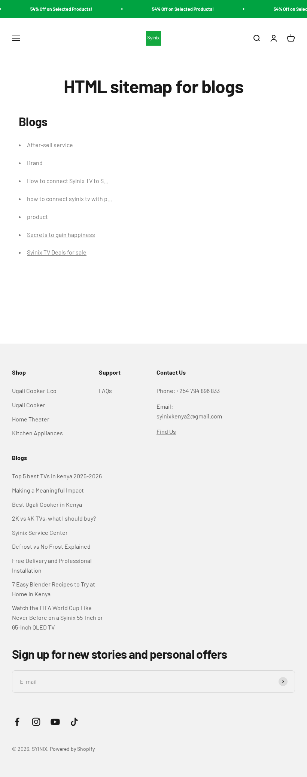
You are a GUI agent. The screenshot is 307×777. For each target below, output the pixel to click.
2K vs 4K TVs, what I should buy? (54, 518)
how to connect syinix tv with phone (74, 198)
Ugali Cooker (28, 404)
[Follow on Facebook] (17, 722)
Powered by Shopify (72, 749)
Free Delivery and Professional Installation (52, 565)
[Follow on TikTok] (74, 722)
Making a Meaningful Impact (48, 490)
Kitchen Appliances (37, 432)
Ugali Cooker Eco (34, 390)
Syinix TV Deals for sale (56, 252)
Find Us (166, 431)
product (37, 216)
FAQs (105, 390)
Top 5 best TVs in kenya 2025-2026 (57, 475)
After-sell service (50, 144)
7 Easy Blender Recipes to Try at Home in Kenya (53, 589)
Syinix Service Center (40, 532)
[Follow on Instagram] (36, 722)
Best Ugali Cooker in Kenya (47, 504)
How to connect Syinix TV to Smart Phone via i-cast (93, 180)
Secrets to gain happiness (61, 234)
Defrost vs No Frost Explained (51, 546)
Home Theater (30, 419)
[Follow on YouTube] (55, 722)
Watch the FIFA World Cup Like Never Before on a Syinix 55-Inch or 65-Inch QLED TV (57, 617)
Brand (35, 162)
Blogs (19, 457)
